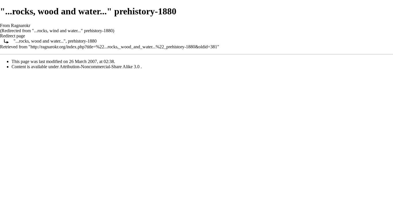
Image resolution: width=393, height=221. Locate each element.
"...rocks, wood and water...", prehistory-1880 (55, 41)
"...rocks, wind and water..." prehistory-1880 (72, 30)
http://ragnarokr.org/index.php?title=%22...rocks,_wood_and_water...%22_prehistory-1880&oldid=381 (123, 46)
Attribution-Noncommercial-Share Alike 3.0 (100, 66)
